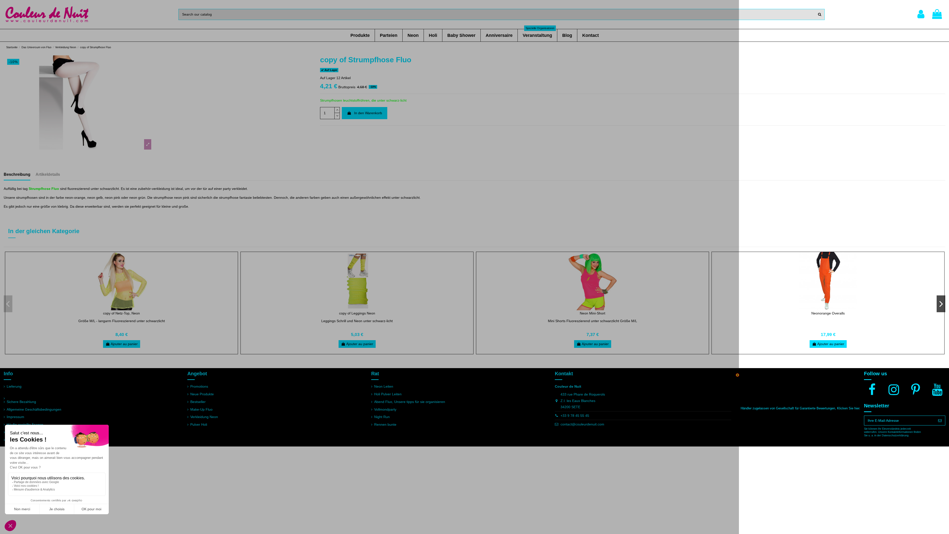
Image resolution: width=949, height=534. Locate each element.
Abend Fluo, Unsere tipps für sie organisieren (409, 402)
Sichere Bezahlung (21, 402)
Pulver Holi (198, 424)
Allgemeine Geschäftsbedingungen (34, 409)
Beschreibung (17, 174)
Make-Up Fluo (201, 409)
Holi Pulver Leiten (388, 394)
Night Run (382, 417)
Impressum (15, 417)
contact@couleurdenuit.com (582, 424)
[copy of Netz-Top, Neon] (121, 281)
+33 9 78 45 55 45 (575, 416)
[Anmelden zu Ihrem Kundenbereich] (921, 14)
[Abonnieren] (940, 420)
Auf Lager (327, 78)
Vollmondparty (385, 409)
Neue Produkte (202, 394)
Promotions (199, 386)
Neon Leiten (383, 386)
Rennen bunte (385, 424)
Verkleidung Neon (204, 417)
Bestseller (198, 402)
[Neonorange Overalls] (828, 281)
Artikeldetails (48, 174)
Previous (8, 303)
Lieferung (14, 386)
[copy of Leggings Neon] (357, 281)
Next (941, 303)
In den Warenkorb (368, 113)
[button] (360, 35)
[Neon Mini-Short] (592, 281)
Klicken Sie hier (848, 408)
